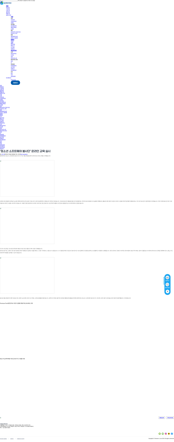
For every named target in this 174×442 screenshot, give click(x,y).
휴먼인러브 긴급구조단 (5, 107)
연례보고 (2, 138)
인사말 (1, 126)
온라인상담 (167, 287)
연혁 (1, 128)
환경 (1, 110)
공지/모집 (2, 117)
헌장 (1, 132)
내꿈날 (1, 99)
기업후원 (2, 88)
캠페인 (1, 114)
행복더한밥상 (3, 103)
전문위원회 (2, 144)
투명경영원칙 (3, 135)
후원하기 (167, 280)
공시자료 (2, 137)
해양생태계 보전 (3, 111)
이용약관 (11, 438)
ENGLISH (162, 417)
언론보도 (2, 121)
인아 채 (3, 154)
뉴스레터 (2, 120)
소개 (1, 124)
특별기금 (2, 92)
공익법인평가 (3, 139)
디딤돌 (1, 104)
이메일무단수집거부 (20, 438)
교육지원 (2, 97)
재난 (1, 106)
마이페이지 (2, 146)
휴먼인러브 (2, 123)
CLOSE (163, 280)
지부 (1, 143)
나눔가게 (2, 89)
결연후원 (2, 90)
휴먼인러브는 (3, 125)
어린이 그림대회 (3, 112)
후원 (1, 85)
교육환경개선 (3, 98)
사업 (1, 94)
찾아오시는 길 (3, 129)
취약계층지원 (3, 102)
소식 (1, 116)
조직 (1, 141)
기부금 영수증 (170, 417)
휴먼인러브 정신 (3, 130)
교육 (1, 95)
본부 (1, 142)
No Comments (24, 154)
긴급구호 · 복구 (3, 108)
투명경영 (2, 134)
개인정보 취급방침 (3, 438)
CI (0, 133)
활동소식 (2, 119)
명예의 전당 (2, 93)
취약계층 (2, 101)
